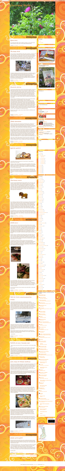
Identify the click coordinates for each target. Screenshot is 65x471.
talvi (39, 272)
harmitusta (40, 191)
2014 (41, 167)
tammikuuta (43, 163)
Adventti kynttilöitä (42, 370)
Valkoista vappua (15, 87)
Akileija (41, 413)
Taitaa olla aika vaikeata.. (43, 325)
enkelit (40, 188)
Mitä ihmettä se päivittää (43, 344)
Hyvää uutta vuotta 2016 (43, 391)
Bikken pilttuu (42, 356)
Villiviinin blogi (20, 5)
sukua (17, 216)
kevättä (15, 115)
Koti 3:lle (41, 364)
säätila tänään (41, 266)
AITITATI (41, 343)
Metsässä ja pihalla (42, 409)
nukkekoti (40, 239)
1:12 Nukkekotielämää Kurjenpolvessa (46, 401)
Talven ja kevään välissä (43, 360)
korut (40, 227)
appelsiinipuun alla (43, 305)
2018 (41, 153)
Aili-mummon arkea (43, 346)
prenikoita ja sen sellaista (43, 245)
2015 (41, 166)
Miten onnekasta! (42, 407)
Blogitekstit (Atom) (24, 458)
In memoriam (42, 332)
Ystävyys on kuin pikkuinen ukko (20, 343)
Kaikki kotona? (42, 302)
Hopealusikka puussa (43, 367)
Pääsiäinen (41, 383)
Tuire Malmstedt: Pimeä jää (44, 349)
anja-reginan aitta (43, 327)
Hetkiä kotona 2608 (42, 295)
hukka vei (40, 197)
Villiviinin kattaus (41, 133)
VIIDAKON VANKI (42, 357)
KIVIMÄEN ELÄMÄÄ (43, 354)
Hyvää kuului (14, 223)
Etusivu (23, 455)
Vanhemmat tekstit (33, 455)
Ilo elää (41, 324)
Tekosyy (41, 393)
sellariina (41, 339)
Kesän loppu (41, 306)
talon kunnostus (41, 269)
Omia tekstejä (41, 42)
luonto (40, 236)
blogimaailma (41, 182)
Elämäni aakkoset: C (43, 373)
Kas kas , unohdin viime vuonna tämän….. (46, 322)
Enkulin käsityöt (42, 311)
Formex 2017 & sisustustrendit (44, 365)
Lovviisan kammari (43, 398)
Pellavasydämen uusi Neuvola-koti (45, 380)
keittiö (40, 215)
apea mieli (40, 179)
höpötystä (40, 200)
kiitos (40, 221)
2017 (41, 154)
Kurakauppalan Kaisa (43, 411)
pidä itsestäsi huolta (43, 352)
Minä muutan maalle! (43, 385)
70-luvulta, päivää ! (43, 341)
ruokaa (40, 251)
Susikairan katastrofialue (44, 406)
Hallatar (41, 316)
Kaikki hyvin (13, 40)
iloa (39, 203)
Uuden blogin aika (42, 386)
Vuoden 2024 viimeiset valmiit (44, 329)
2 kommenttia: (21, 114)
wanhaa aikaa (41, 284)
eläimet (40, 185)
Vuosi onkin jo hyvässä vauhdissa (20, 362)
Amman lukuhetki (43, 297)
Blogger (43, 464)
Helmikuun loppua (42, 362)
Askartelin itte (42, 331)
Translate (46, 112)
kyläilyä (40, 230)
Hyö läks (41, 396)
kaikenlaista (41, 209)
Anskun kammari (42, 415)
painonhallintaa (41, 242)
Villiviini (45, 121)
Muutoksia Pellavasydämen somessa (45, 337)
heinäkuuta (42, 155)
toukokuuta (42, 158)
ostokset (15, 216)
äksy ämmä (40, 287)
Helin (41, 390)
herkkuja (40, 194)
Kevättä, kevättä (15, 148)
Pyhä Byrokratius (41, 248)
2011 (41, 171)
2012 (41, 170)
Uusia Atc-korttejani (42, 312)
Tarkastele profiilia (41, 127)
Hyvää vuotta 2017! (16, 438)
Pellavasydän (42, 336)
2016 (41, 165)
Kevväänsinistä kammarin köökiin (44, 399)
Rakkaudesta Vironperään (44, 359)
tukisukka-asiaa (41, 278)
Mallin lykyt (42, 377)
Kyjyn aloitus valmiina (43, 314)
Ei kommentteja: (21, 45)
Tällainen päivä (15, 51)
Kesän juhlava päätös (43, 317)
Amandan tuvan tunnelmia (44, 351)
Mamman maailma (43, 319)
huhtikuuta (42, 159)
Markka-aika (42, 382)
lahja (39, 233)
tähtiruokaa (40, 281)
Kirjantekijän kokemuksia (42, 131)
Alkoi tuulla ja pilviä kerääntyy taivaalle (45, 303)
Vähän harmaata (15, 121)
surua (40, 260)
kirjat (39, 224)
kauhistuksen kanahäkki (42, 212)
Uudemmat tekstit (13, 455)
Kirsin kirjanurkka (43, 300)
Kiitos (41, 404)
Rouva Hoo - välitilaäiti (43, 372)
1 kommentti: (21, 355)
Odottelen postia (16, 180)
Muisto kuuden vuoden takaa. (44, 378)
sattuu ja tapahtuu (41, 254)
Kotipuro (41, 369)
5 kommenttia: (21, 452)
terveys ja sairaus (18, 115)
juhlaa (40, 206)
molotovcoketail (35, 464)
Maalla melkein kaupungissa (44, 403)
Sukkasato (40, 257)
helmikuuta (42, 162)
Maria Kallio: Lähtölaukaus (43, 298)
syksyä (40, 263)
